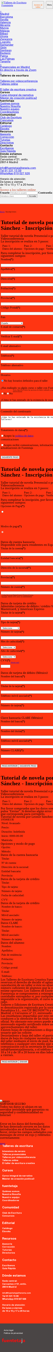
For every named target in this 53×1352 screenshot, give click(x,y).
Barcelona (6, 17)
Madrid (4, 14)
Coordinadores (9, 112)
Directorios (7, 143)
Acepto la (18, 435)
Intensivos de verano (13, 1152)
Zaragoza (6, 39)
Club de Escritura (11, 117)
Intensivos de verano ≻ (14, 87)
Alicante (5, 25)
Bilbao (4, 33)
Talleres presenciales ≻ (15, 78)
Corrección (7, 137)
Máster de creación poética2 (18, 98)
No (11, 393)
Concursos (6, 120)
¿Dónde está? (14, 662)
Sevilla (4, 19)
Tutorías (5, 140)
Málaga (5, 31)
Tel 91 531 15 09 (10, 171)
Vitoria (4, 36)
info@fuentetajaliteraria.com (18, 168)
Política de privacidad (13, 1333)
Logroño (5, 42)
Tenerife (5, 61)
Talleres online (9, 84)
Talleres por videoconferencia (19, 81)
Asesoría (5, 134)
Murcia (4, 28)
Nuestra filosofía (10, 106)
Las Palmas (7, 59)
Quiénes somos (9, 103)
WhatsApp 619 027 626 (15, 173)
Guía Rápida (8, 151)
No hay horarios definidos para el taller (26, 380)
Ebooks (4, 129)
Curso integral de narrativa (17, 95)
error (2, 1143)
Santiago (5, 50)
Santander (6, 45)
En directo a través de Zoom (18, 70)
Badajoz (5, 53)
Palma (4, 56)
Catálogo (6, 126)
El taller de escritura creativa (18, 89)
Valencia (5, 22)
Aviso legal (8, 1330)
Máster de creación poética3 (18, 1179)
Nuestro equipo (9, 109)
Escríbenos (7, 148)
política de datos (24, 435)
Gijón (3, 47)
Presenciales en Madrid (15, 67)
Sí (5, 393)
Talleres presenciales (14, 1155)
